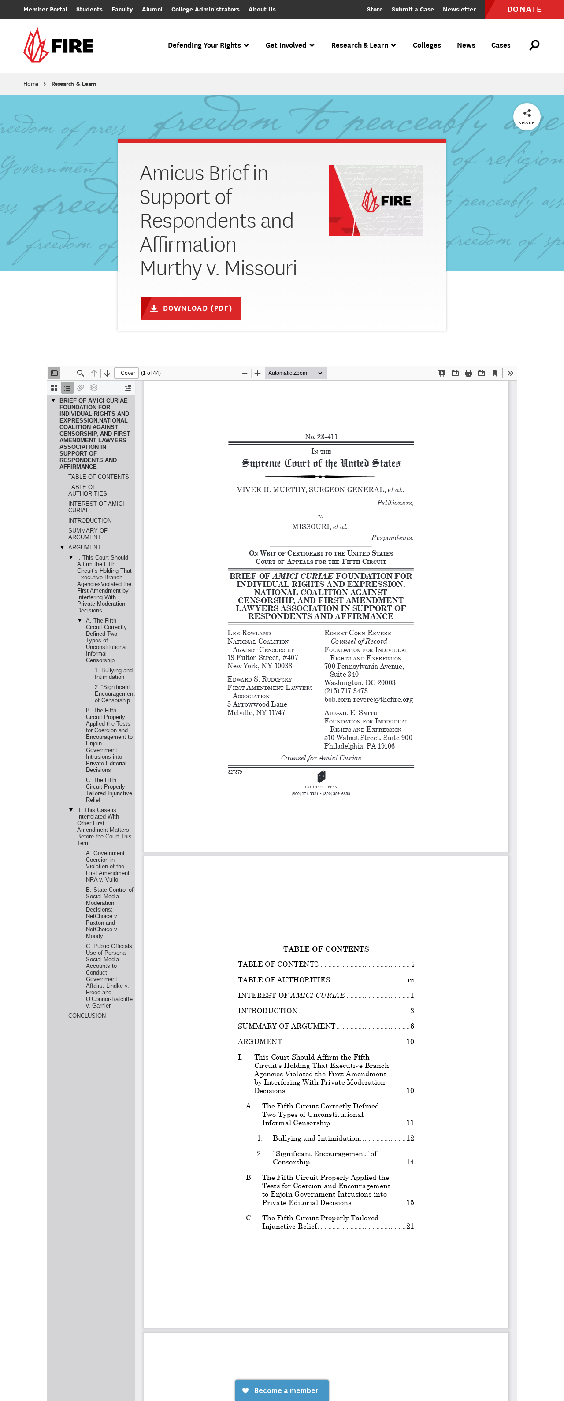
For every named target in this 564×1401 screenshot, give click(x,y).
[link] (61, 45)
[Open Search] (535, 45)
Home (30, 84)
